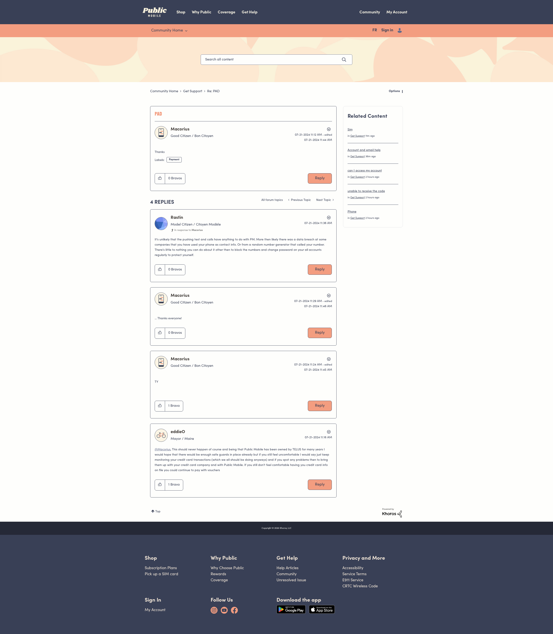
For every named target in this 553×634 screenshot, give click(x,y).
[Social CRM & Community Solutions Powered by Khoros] (392, 512)
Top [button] (157, 511)
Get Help (249, 12)
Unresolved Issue (291, 579)
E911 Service (352, 579)
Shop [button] (151, 558)
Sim (350, 129)
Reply (320, 178)
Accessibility (352, 567)
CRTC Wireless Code (360, 585)
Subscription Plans (161, 567)
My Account (396, 12)
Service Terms (354, 573)
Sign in (387, 30)
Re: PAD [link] (213, 91)
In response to (188, 230)
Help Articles (287, 567)
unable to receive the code (366, 191)
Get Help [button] (287, 558)
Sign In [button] (153, 599)
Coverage (226, 12)
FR (374, 30)
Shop (180, 12)
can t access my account (365, 170)
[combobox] (276, 59)
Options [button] (394, 91)
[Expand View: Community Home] (186, 31)
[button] (160, 178)
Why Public (201, 12)
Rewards (218, 573)
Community (369, 12)
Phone (352, 211)
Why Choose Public (227, 567)
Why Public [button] (224, 558)
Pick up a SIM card (161, 573)
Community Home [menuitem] (167, 31)
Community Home (164, 91)
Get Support (192, 91)
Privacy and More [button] (363, 558)
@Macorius (162, 449)
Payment (174, 159)
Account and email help (364, 150)
